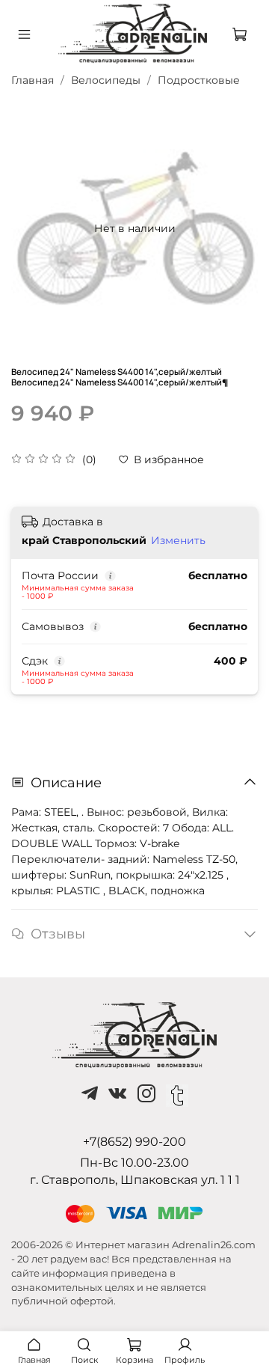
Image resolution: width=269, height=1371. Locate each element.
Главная (32, 80)
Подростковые (199, 80)
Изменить (178, 540)
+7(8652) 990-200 (134, 1142)
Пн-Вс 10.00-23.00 (134, 1162)
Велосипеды (105, 80)
